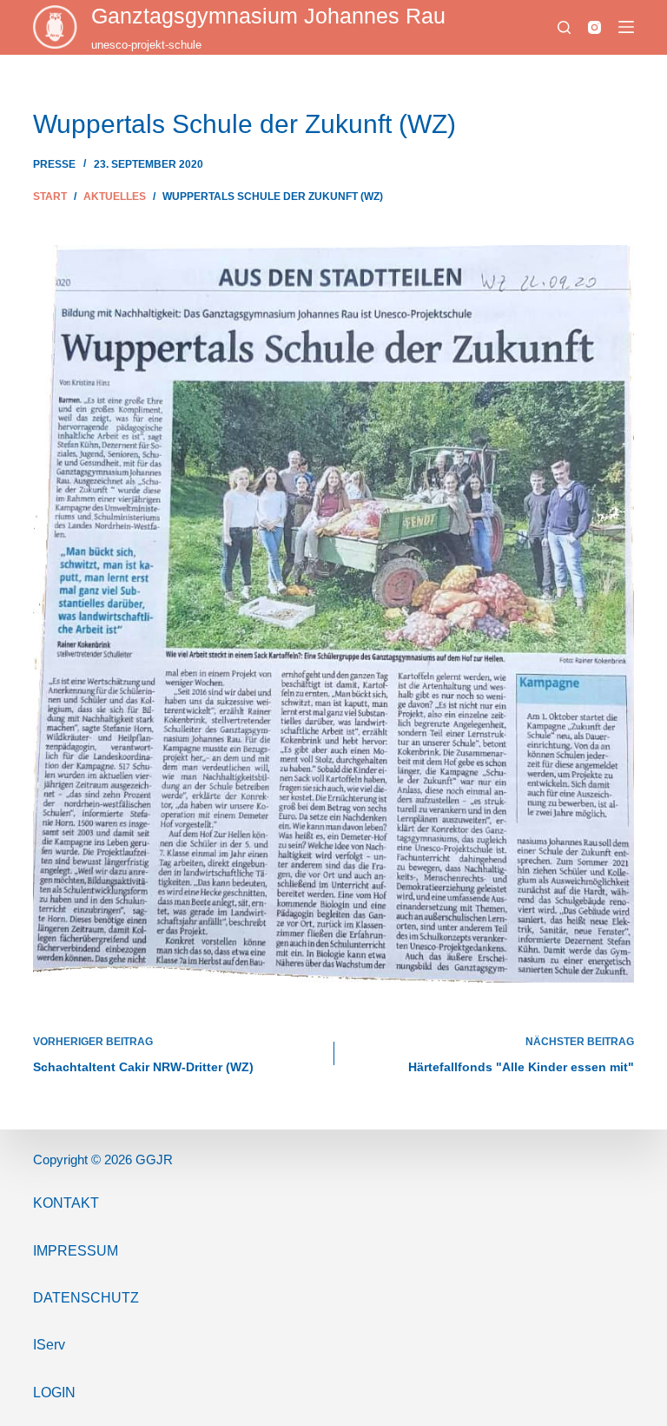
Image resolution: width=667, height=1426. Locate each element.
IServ (49, 1344)
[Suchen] (564, 27)
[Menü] (626, 27)
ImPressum (75, 1250)
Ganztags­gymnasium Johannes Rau (268, 15)
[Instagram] (594, 27)
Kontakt (66, 1203)
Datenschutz (86, 1297)
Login (54, 1392)
